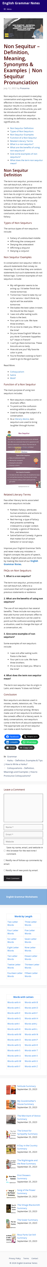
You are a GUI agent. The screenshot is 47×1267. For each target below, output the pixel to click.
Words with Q (14, 1045)
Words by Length (23, 916)
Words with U (14, 1055)
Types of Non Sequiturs (21, 131)
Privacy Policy (15, 1258)
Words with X (31, 1061)
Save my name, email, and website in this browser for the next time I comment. (25, 850)
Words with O (14, 1039)
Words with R (31, 1045)
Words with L (31, 1029)
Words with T (31, 1050)
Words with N (31, 1034)
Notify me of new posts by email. (22, 870)
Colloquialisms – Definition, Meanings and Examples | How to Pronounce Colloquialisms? (20, 772)
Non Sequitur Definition (22, 128)
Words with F (31, 1013)
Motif (13, 378)
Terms (26, 1258)
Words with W (14, 1061)
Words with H (31, 1018)
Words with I (13, 1023)
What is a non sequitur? (21, 144)
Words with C (13, 1007)
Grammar (12, 756)
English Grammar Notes (21, 3)
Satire (13, 375)
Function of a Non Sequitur (23, 137)
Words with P (31, 1039)
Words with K (13, 1029)
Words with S (13, 1050)
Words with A (14, 1002)
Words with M (14, 1034)
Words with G (14, 1018)
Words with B (31, 1002)
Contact (34, 1258)
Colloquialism (17, 371)
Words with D (31, 1007)
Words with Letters (23, 997)
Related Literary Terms (21, 141)
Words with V (31, 1055)
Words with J (31, 1023)
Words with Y (13, 1066)
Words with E (13, 1013)
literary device (22, 418)
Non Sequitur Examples (22, 134)
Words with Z (31, 1066)
